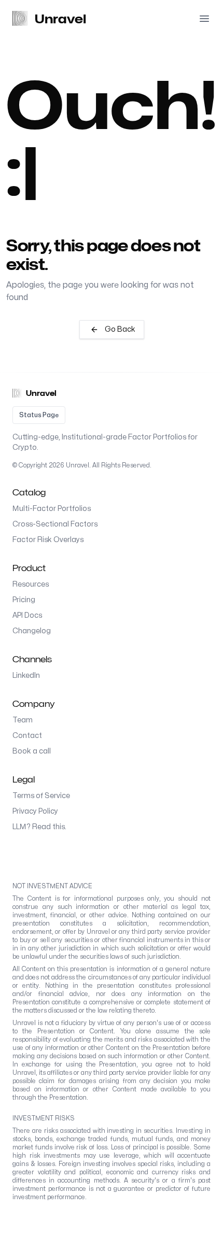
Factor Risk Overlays (47, 539)
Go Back (120, 329)
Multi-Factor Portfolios (51, 508)
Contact (27, 735)
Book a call (31, 751)
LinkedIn (26, 675)
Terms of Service (41, 795)
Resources (30, 584)
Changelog (31, 631)
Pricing (23, 599)
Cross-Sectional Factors (54, 524)
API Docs (27, 615)
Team (22, 720)
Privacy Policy (35, 811)
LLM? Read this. (39, 826)
